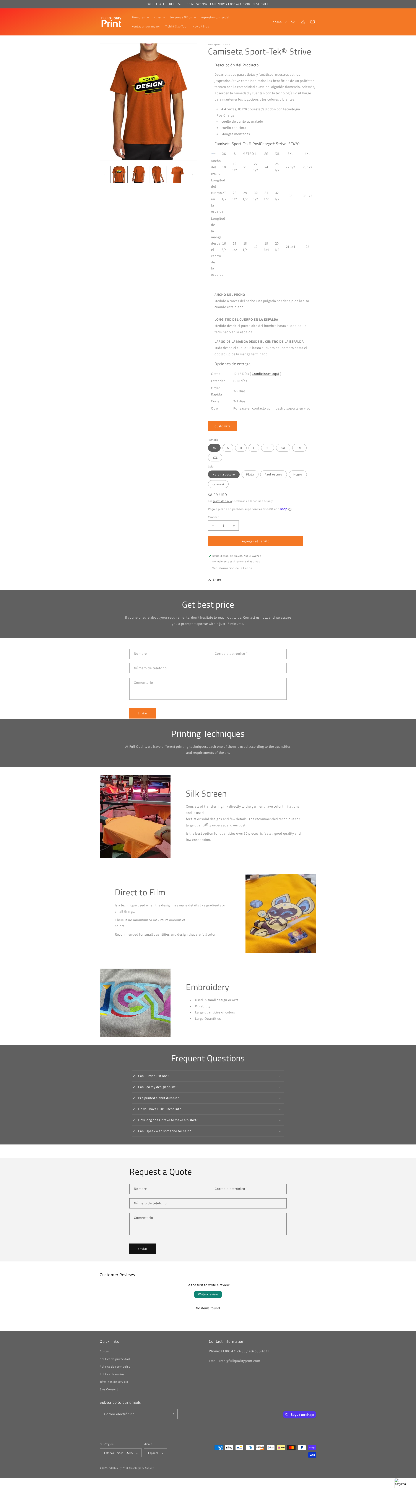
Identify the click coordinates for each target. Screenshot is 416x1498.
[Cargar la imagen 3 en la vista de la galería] (158, 174)
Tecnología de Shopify (141, 1468)
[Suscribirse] (172, 1414)
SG (268, 448)
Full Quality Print (118, 1468)
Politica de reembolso (115, 1366)
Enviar (143, 713)
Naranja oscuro (224, 474)
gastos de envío (222, 501)
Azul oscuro (273, 474)
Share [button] (217, 579)
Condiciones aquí (265, 373)
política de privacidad (115, 1359)
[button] (140, 17)
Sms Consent (109, 1389)
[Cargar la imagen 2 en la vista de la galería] (138, 174)
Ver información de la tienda (232, 568)
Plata (250, 474)
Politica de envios (112, 1374)
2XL (283, 448)
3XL (299, 448)
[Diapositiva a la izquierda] (104, 174)
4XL (215, 457)
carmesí (218, 484)
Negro (297, 474)
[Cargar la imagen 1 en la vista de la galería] (119, 174)
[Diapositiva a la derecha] (192, 174)
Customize (222, 426)
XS (214, 448)
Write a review (208, 1294)
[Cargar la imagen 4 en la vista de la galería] (177, 174)
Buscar (104, 1351)
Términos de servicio (114, 1382)
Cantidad (213, 517)
